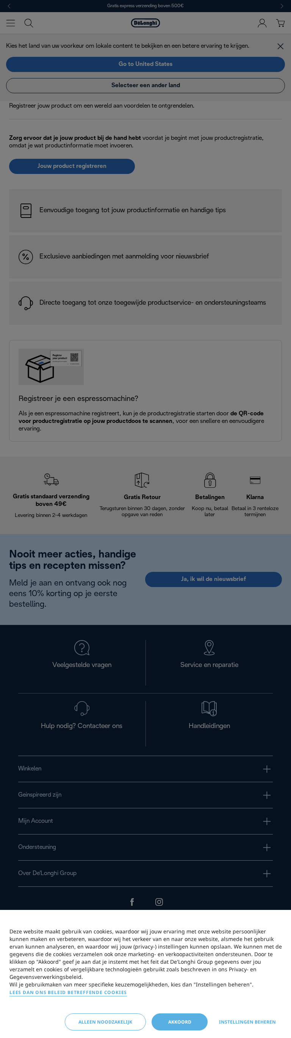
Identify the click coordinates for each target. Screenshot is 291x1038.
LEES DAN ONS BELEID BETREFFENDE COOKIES (68, 992)
